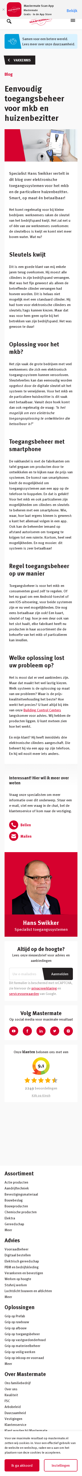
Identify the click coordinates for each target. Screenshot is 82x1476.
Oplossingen (20, 1307)
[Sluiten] (3, 9)
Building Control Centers (42, 710)
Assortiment (19, 1173)
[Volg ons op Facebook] (27, 1031)
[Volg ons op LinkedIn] (41, 1031)
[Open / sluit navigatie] (73, 20)
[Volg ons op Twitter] (54, 1031)
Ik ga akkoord (22, 1465)
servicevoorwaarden (24, 993)
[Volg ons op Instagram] (68, 1031)
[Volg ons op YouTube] (13, 1031)
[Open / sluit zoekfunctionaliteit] (9, 20)
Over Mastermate (25, 1374)
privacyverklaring (44, 988)
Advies (12, 1240)
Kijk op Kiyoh (41, 1095)
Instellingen (61, 1465)
